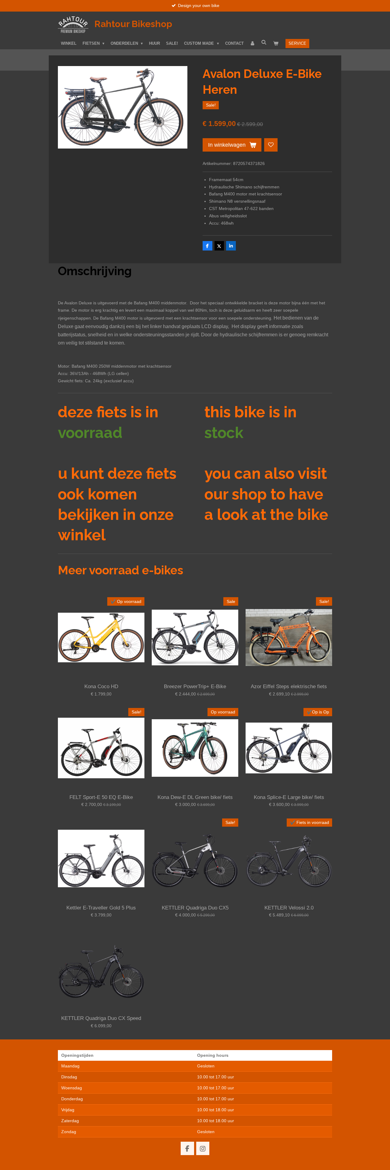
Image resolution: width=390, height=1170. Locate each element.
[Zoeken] (264, 42)
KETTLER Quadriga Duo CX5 (195, 908)
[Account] (252, 43)
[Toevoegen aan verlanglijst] (271, 145)
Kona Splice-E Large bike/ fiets (289, 797)
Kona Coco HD (101, 686)
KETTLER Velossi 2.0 (289, 908)
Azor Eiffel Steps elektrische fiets (289, 686)
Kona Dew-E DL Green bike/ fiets (195, 797)
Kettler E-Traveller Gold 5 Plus (101, 908)
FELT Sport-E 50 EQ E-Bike (101, 797)
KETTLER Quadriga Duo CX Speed (101, 1018)
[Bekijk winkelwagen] (276, 43)
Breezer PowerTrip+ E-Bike (195, 686)
